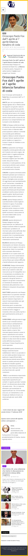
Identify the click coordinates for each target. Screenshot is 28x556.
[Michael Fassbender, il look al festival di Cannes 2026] (6, 511)
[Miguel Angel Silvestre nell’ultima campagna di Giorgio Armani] (6, 487)
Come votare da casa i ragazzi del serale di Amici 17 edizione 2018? (12, 411)
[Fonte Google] (14, 56)
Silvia (12, 47)
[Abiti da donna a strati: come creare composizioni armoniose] (6, 503)
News (4, 33)
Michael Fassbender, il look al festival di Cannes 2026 (18, 513)
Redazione (3, 540)
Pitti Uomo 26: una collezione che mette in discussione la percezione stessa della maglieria (13, 472)
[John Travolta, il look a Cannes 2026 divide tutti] (6, 495)
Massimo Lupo (15, 476)
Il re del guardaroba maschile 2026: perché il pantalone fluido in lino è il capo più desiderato (18, 522)
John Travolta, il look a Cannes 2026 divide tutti (17, 496)
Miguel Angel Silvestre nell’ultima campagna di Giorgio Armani (17, 489)
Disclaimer (13, 540)
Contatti (9, 540)
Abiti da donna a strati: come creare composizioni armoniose (19, 505)
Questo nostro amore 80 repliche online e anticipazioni (12, 420)
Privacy (18, 540)
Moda (4, 466)
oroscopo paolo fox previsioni (15, 49)
